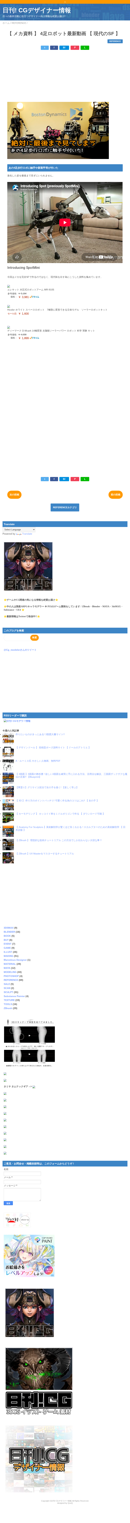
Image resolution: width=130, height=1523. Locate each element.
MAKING (8, 956)
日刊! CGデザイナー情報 (37, 10)
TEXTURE (9, 1000)
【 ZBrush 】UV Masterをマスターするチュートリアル (45, 853)
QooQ (70, 1503)
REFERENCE (115, 41)
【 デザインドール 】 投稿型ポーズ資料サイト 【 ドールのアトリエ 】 (53, 747)
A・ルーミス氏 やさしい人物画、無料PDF (38, 760)
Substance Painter (14, 996)
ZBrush (8, 1008)
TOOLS (8, 1004)
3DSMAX (9, 927)
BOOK (7, 936)
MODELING (10, 972)
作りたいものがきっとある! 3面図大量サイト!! (40, 734)
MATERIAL (10, 964)
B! (64, 47)
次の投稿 (14, 494)
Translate (27, 533)
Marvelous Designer (15, 960)
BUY (6, 940)
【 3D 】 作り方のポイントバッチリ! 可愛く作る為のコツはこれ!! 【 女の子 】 (57, 800)
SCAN (7, 988)
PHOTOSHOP (11, 976)
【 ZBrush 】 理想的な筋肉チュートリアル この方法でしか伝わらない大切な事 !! (59, 840)
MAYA (7, 968)
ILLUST (8, 952)
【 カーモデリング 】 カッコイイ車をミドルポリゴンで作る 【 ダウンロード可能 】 (60, 813)
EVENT (8, 943)
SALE (7, 984)
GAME (7, 948)
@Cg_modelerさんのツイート (20, 649)
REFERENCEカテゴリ (65, 507)
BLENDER (9, 931)
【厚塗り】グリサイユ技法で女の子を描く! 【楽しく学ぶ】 (47, 787)
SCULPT (8, 992)
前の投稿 (115, 494)
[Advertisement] (65, 76)
